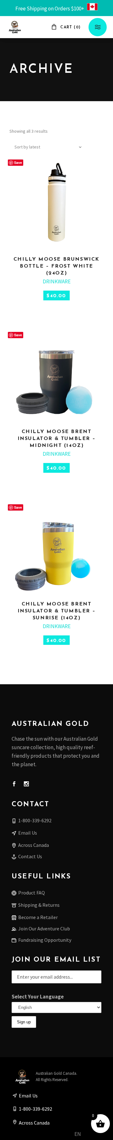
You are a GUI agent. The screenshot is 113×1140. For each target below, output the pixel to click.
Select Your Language (38, 996)
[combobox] (48, 147)
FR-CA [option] (90, 1134)
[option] (90, 1134)
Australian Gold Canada (56, 1073)
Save (18, 162)
